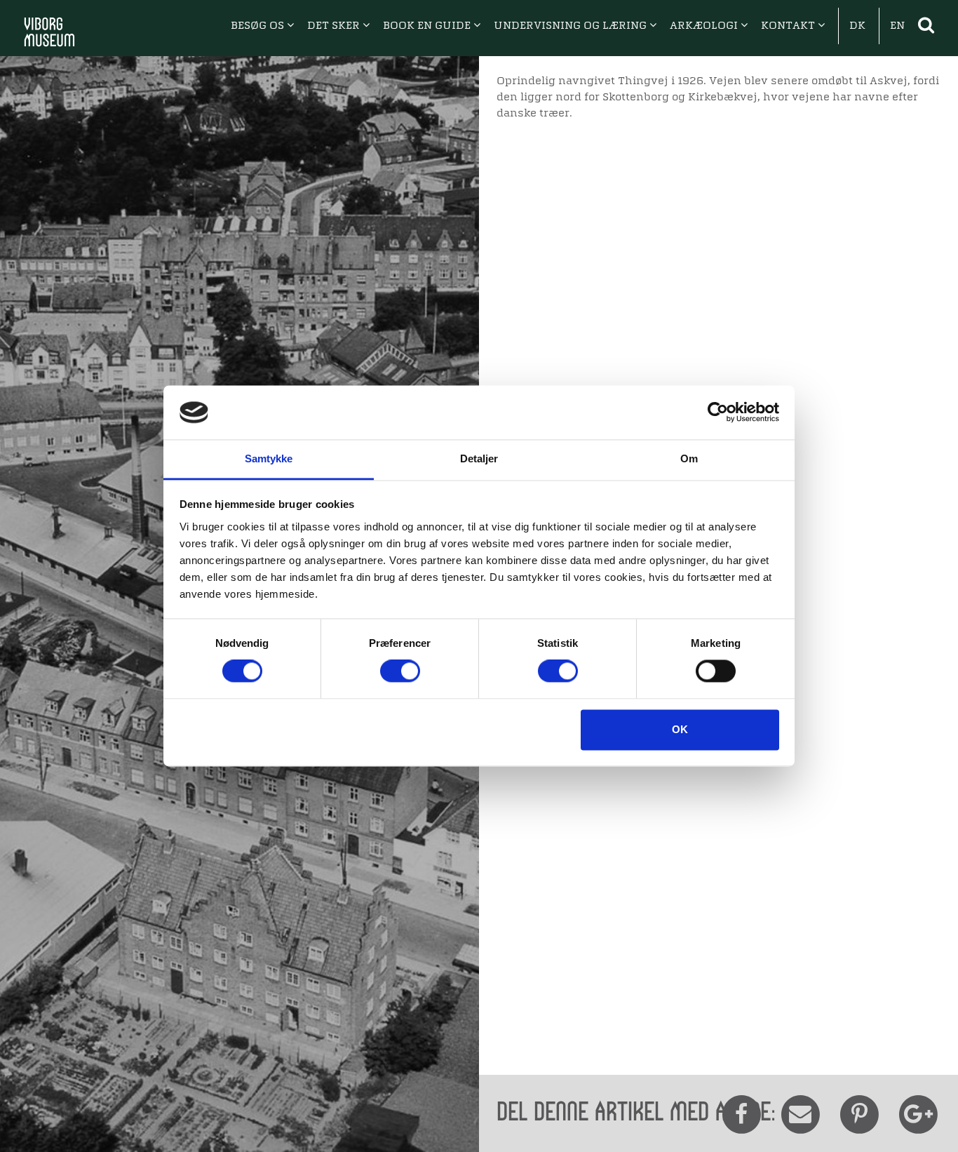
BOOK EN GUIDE (428, 26)
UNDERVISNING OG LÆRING (571, 26)
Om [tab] (689, 458)
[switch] (400, 671)
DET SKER (335, 26)
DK (857, 26)
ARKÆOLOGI (705, 26)
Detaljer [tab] (479, 458)
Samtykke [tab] (269, 458)
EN (897, 26)
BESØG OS (259, 26)
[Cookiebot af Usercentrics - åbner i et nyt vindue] (717, 412)
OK (680, 729)
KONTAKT (789, 26)
